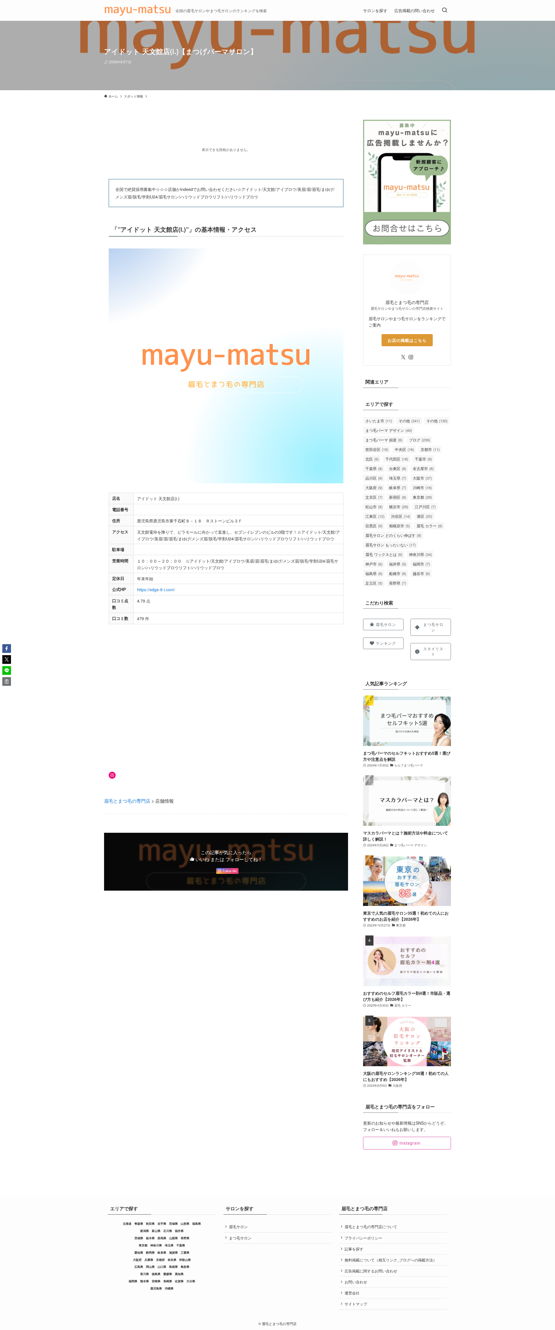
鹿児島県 (156, 1288)
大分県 (190, 1281)
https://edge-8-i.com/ (156, 589)
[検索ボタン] (444, 10)
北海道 (127, 1224)
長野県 (397, 583)
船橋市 (397, 573)
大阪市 (422, 478)
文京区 (373, 497)
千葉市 (423, 459)
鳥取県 (185, 1267)
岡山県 (150, 1267)
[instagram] (411, 357)
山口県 (162, 1267)
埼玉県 (397, 478)
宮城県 (173, 1224)
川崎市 (422, 487)
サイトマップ (356, 1304)
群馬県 (162, 1238)
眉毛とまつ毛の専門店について (371, 1226)
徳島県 (156, 1274)
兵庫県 (149, 1260)
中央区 (404, 449)
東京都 (422, 497)
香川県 (144, 1274)
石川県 (167, 1231)
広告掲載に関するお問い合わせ (371, 1271)
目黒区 (373, 525)
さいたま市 (378, 420)
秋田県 (150, 1224)
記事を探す (354, 1249)
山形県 (185, 1224)
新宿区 (397, 497)
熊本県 (144, 1281)
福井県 (397, 564)
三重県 (185, 1252)
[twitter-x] (403, 357)
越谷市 (421, 573)
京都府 (160, 1260)
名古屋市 (423, 468)
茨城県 (138, 1238)
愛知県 (138, 1252)
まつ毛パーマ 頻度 (383, 440)
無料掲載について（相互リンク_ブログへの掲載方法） (391, 1260)
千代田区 (396, 459)
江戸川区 (425, 506)
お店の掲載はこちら (407, 340)
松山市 (373, 506)
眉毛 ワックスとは (383, 554)
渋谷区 (400, 516)
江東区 (374, 516)
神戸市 (373, 564)
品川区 (373, 478)
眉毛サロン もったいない (390, 545)
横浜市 (398, 506)
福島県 (373, 573)
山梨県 (173, 1238)
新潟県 (144, 1231)
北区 (372, 459)
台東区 (397, 468)
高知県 (179, 1274)
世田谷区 (376, 449)
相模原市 (399, 525)
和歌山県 (185, 1260)
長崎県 (167, 1281)
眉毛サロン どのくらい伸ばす (393, 535)
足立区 (373, 583)
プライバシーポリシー (363, 1238)
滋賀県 (173, 1252)
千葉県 (373, 468)
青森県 (138, 1224)
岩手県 (162, 1224)
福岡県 (133, 1281)
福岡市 (421, 564)
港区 (424, 516)
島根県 (173, 1267)
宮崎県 (156, 1281)
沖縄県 (169, 1288)
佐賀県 (179, 1281)
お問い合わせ (356, 1282)
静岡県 (150, 1252)
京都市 (430, 449)
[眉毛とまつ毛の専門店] (137, 10)
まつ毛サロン (240, 1238)
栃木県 (150, 1238)
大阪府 (373, 487)
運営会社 (352, 1293)
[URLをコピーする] (6, 681)
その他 (409, 420)
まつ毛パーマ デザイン (388, 430)
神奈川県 (420, 554)
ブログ (419, 440)
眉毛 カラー (429, 525)
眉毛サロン (238, 1226)
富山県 (156, 1231)
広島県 (138, 1267)
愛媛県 (167, 1274)
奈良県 (172, 1260)
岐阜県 (397, 487)
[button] (6, 648)
